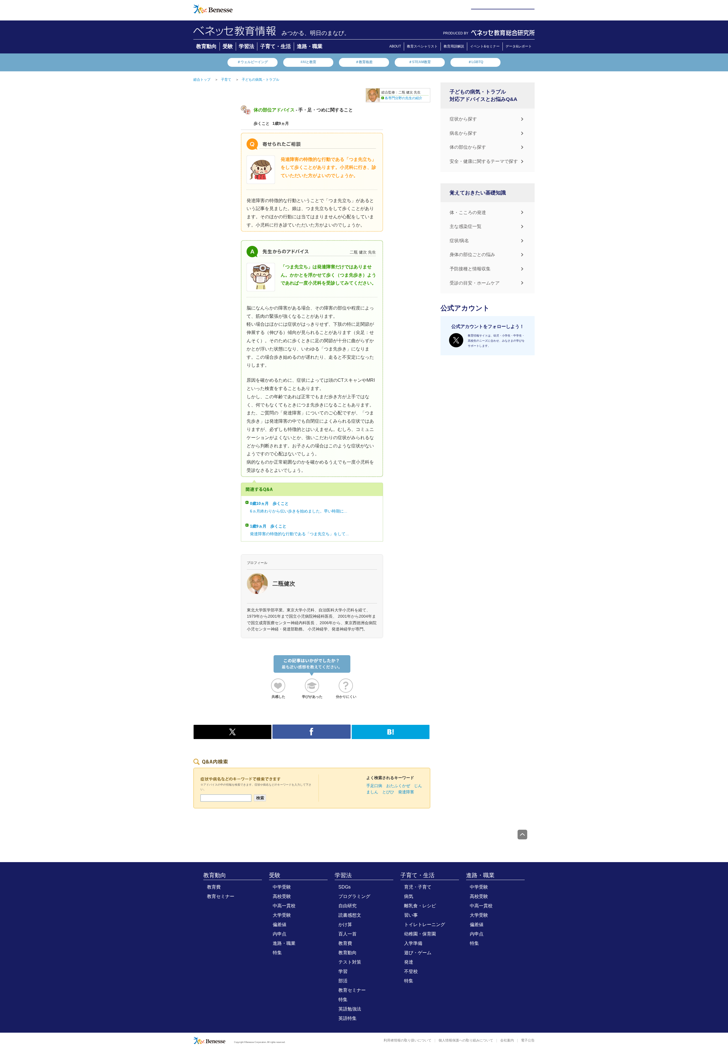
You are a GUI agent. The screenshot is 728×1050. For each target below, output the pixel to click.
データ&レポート (519, 46)
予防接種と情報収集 (470, 268)
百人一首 (347, 933)
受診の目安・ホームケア (475, 283)
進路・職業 (309, 46)
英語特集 (347, 1018)
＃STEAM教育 (420, 62)
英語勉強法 (349, 1009)
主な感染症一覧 (465, 226)
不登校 (411, 971)
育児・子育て (417, 887)
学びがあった (312, 697)
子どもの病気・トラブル (260, 80)
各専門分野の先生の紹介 (403, 98)
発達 (408, 962)
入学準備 (413, 943)
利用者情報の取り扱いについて (407, 1040)
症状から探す (463, 119)
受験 (228, 46)
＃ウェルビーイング (252, 62)
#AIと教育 (308, 62)
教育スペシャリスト (422, 46)
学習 (343, 971)
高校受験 (282, 896)
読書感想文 (349, 915)
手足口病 (374, 785)
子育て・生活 (275, 46)
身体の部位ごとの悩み (472, 254)
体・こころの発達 (468, 212)
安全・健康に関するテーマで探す (484, 161)
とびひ (388, 792)
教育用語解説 (454, 46)
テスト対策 (349, 962)
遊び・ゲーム (417, 952)
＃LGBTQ (475, 62)
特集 (277, 952)
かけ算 (345, 924)
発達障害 (406, 792)
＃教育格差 (364, 62)
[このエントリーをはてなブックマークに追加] (390, 736)
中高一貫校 (284, 905)
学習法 (246, 46)
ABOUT (395, 46)
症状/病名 (459, 240)
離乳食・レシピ (420, 905)
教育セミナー (220, 896)
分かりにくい (346, 697)
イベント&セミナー (485, 46)
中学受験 (282, 887)
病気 (408, 896)
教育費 (214, 887)
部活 (343, 980)
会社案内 (507, 1040)
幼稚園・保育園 (420, 933)
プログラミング (354, 896)
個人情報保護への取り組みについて (466, 1040)
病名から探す (463, 133)
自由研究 (347, 905)
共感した (278, 697)
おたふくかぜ (398, 785)
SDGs (344, 887)
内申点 (279, 933)
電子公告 (528, 1040)
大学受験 (282, 915)
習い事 (411, 915)
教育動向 (206, 46)
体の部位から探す (468, 147)
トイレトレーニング (424, 924)
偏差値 (279, 924)
